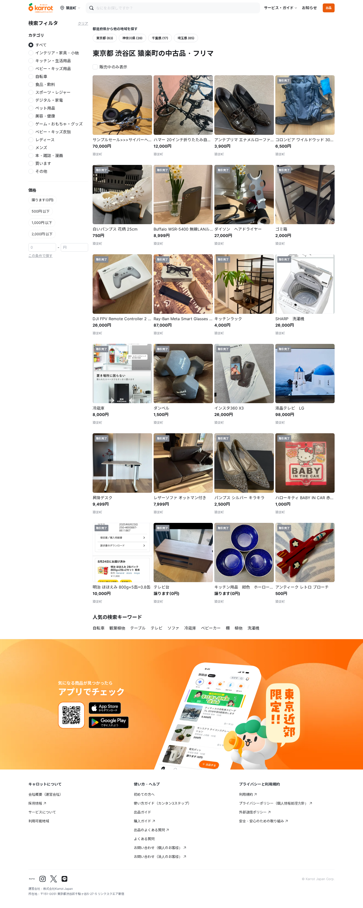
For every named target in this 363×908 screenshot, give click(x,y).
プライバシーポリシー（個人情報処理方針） (273, 803)
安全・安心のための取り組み (261, 821)
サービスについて (42, 812)
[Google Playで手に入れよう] (109, 722)
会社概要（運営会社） (45, 794)
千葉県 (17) (160, 38)
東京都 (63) (104, 38)
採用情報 (35, 803)
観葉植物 (117, 628)
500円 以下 (41, 211)
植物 (238, 628)
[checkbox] (111, 66)
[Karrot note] (31, 878)
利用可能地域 (38, 821)
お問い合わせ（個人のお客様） (158, 848)
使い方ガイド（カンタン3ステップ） (162, 803)
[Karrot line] (64, 878)
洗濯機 (253, 628)
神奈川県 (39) (132, 38)
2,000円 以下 (42, 234)
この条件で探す (40, 256)
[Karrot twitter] (53, 878)
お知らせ (309, 7)
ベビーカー (211, 628)
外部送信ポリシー (253, 812)
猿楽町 (71, 8)
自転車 (98, 628)
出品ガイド (142, 812)
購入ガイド (142, 821)
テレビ (156, 628)
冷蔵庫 (190, 628)
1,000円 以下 (42, 222)
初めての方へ (144, 794)
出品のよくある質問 (149, 830)
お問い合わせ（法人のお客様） (158, 856)
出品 (329, 8)
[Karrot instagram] (42, 878)
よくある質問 (144, 839)
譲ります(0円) (43, 200)
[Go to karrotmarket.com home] (40, 8)
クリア (83, 23)
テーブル (138, 628)
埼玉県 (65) (186, 38)
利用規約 (246, 794)
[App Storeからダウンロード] (105, 708)
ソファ (173, 628)
